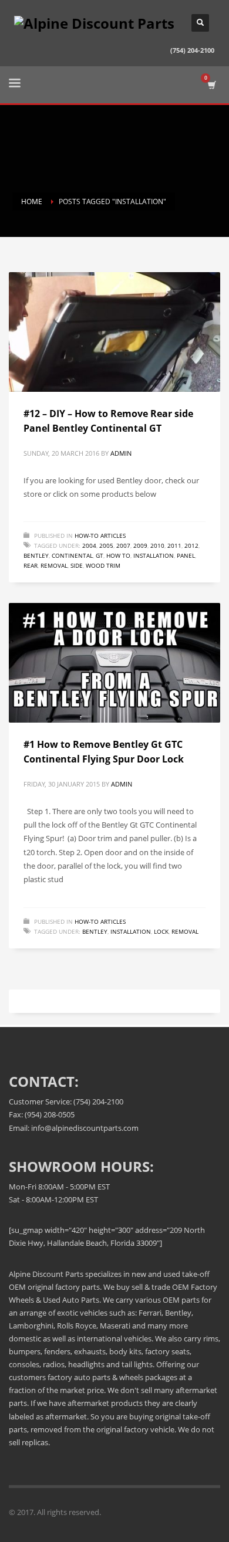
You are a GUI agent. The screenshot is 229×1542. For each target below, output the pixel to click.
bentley (36, 555)
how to (118, 555)
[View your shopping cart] (211, 85)
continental (72, 555)
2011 (174, 545)
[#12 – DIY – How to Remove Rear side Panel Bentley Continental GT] (114, 332)
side (76, 565)
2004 (89, 545)
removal (54, 565)
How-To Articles (100, 535)
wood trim (103, 565)
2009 (140, 545)
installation (153, 555)
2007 (123, 545)
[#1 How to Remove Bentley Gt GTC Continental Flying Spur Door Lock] (114, 663)
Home (31, 201)
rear (30, 565)
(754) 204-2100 (192, 50)
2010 (157, 545)
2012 (191, 545)
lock (161, 931)
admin (121, 453)
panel (186, 555)
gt (99, 555)
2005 (106, 545)
